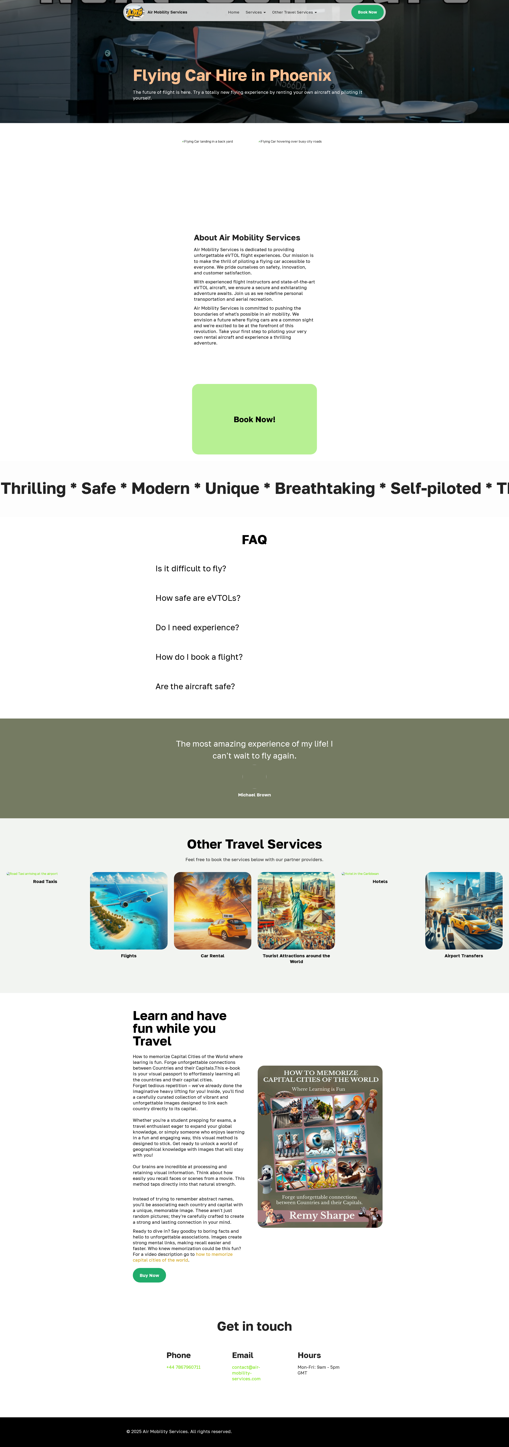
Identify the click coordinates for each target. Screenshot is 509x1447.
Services (254, 12)
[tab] (254, 568)
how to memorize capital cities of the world (183, 1257)
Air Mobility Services (167, 12)
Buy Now (149, 1275)
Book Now (367, 12)
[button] (254, 568)
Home (233, 12)
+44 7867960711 (183, 1367)
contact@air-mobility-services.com (246, 1372)
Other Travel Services (292, 12)
